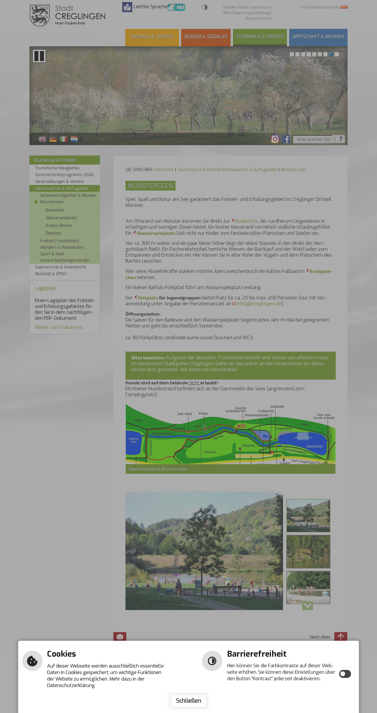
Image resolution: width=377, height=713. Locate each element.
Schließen (188, 700)
